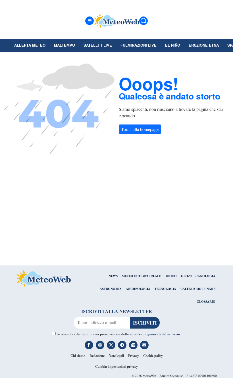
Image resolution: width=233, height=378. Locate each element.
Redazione (97, 355)
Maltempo (64, 45)
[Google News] (133, 345)
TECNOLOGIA (165, 288)
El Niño (172, 45)
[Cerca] (143, 20)
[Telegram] (122, 345)
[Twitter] (111, 345)
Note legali (116, 355)
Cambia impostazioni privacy (116, 366)
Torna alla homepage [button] (140, 129)
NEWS (113, 276)
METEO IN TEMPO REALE (141, 276)
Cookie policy (153, 355)
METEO (171, 276)
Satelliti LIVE (98, 45)
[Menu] (89, 20)
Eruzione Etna (204, 45)
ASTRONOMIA (111, 288)
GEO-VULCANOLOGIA (198, 276)
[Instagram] (100, 345)
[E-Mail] (144, 345)
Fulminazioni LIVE (138, 45)
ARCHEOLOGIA (138, 288)
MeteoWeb (150, 375)
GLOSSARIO (206, 301)
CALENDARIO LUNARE (197, 288)
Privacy (133, 355)
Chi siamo (77, 355)
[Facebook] (89, 345)
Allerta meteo (29, 45)
